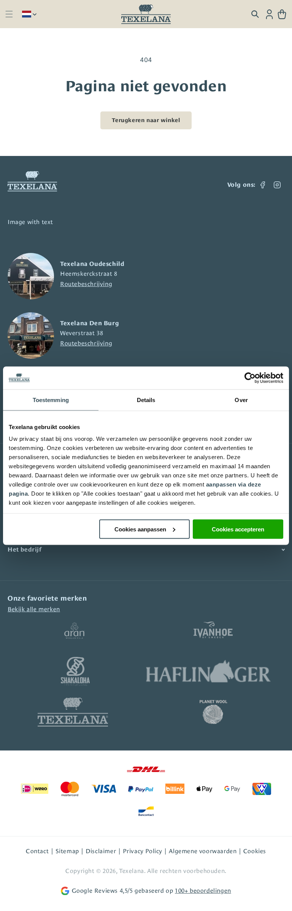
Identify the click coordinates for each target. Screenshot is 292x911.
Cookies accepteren (238, 529)
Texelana (131, 870)
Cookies (254, 851)
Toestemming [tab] (51, 399)
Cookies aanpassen (140, 529)
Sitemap (67, 851)
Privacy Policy (142, 851)
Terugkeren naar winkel (146, 120)
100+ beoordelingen (203, 890)
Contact (37, 851)
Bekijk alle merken (34, 609)
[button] (9, 14)
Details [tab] (146, 399)
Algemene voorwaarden (202, 851)
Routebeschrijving (86, 284)
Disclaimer (101, 851)
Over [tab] (241, 399)
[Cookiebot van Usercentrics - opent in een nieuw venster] (250, 377)
